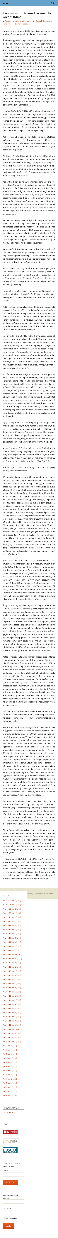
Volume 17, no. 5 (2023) (12, 934)
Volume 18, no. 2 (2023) (12, 925)
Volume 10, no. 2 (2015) (12, 1037)
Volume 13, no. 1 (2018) (12, 1000)
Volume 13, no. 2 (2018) (12, 996)
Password (7, 1208)
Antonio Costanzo (23, 24)
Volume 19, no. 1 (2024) (12, 921)
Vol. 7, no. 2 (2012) (10, 1079)
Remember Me (10, 1218)
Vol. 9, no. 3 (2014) (10, 1050)
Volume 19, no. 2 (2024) (12, 917)
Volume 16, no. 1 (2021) (12, 971)
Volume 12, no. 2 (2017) (12, 1012)
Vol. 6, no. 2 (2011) (10, 1087)
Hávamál (38, 21)
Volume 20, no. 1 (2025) (12, 913)
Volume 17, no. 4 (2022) (12, 938)
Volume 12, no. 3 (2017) (12, 1008)
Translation (7, 24)
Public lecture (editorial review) (17, 21)
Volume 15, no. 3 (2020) (12, 975)
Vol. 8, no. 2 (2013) (10, 1066)
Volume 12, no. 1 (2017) (12, 1016)
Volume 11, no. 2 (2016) (12, 1025)
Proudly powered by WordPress (40, 894)
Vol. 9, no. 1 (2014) (10, 1058)
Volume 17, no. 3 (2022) (12, 942)
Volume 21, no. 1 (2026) (12, 905)
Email (5, 1171)
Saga (49, 21)
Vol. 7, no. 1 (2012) (10, 1083)
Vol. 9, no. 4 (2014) (10, 1045)
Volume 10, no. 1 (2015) (12, 1041)
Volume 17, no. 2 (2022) (12, 946)
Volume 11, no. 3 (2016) (12, 1021)
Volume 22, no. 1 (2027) (12, 900)
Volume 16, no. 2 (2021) (12, 967)
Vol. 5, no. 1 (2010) (10, 1095)
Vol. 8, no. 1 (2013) (10, 1070)
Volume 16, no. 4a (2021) (12, 958)
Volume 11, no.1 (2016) (12, 1029)
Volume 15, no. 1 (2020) (12, 983)
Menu (5, 3)
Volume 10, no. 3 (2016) (12, 1033)
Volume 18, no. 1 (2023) (12, 929)
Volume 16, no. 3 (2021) (12, 963)
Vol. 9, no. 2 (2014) (10, 1054)
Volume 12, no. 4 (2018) (12, 1004)
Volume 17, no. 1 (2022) (12, 950)
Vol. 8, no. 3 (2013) (10, 1062)
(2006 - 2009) (8, 1112)
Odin (44, 21)
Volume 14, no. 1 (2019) (12, 992)
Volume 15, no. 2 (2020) (12, 979)
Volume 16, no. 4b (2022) (12, 954)
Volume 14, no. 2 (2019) (12, 987)
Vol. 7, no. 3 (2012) (10, 1075)
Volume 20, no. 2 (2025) (12, 909)
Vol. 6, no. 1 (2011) (10, 1091)
